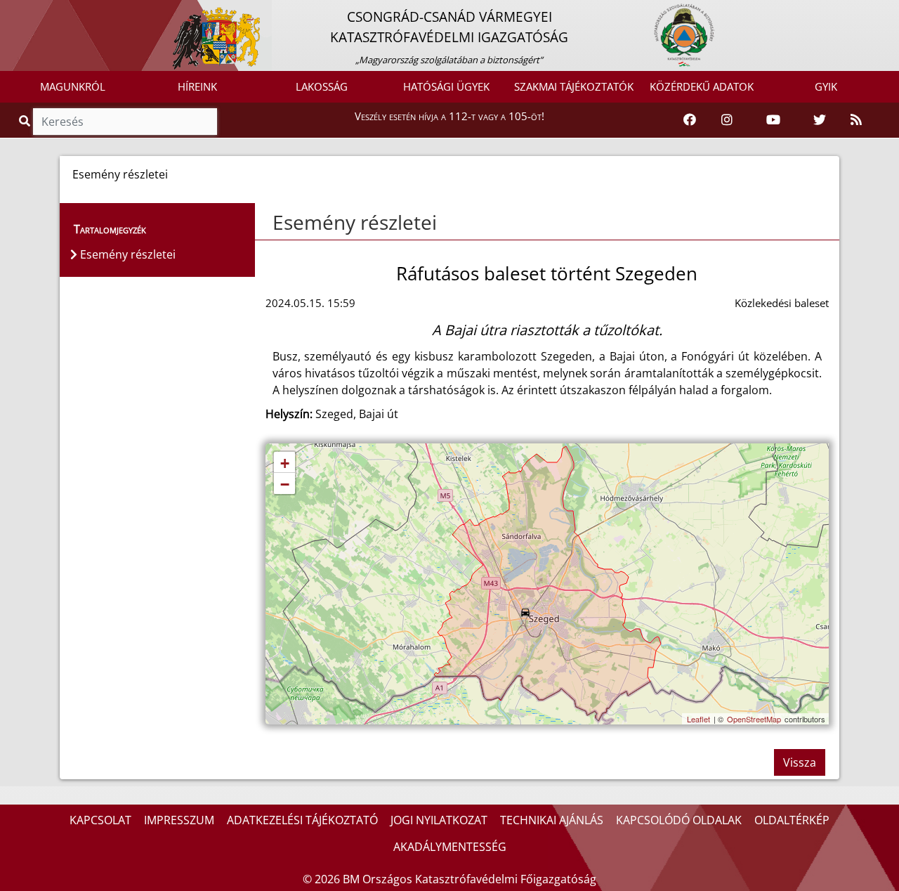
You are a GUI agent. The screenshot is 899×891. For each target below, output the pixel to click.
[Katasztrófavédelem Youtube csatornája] (773, 120)
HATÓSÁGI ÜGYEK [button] (446, 86)
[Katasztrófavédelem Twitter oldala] (819, 120)
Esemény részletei (355, 222)
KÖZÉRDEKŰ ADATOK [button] (702, 86)
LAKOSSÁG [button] (322, 86)
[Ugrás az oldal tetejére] (271, 223)
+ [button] (284, 463)
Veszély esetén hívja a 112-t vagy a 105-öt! (449, 116)
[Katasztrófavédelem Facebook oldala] (689, 120)
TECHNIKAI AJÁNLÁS (551, 820)
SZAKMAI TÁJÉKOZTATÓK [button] (574, 86)
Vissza (799, 762)
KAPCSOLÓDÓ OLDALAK (679, 820)
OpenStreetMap (754, 718)
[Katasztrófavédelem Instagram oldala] (727, 120)
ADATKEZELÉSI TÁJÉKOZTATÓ (302, 820)
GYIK (826, 86)
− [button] (284, 484)
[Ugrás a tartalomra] (26, 12)
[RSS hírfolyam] (856, 120)
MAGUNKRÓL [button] (72, 86)
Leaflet (698, 718)
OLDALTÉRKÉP (791, 820)
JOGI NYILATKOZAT (439, 820)
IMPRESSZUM (179, 820)
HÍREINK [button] (197, 86)
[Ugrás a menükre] (11, 12)
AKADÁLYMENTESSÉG (449, 846)
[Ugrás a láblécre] (41, 12)
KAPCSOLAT (100, 820)
